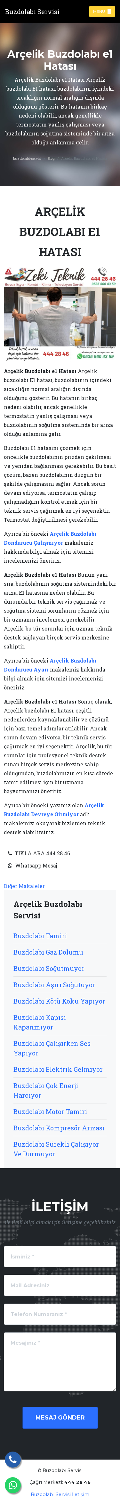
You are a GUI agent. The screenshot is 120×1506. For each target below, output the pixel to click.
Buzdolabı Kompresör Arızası (59, 1128)
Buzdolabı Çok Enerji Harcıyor (45, 1090)
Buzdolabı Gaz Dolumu (48, 952)
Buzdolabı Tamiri (40, 936)
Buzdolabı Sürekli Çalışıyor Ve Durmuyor (56, 1149)
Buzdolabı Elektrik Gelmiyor (58, 1069)
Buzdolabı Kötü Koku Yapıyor (59, 1001)
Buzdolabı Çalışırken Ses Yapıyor (52, 1048)
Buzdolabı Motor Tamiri (50, 1111)
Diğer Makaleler (24, 886)
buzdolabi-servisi (27, 158)
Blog (51, 158)
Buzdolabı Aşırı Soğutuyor (54, 985)
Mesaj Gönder (60, 1417)
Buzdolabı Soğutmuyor (48, 968)
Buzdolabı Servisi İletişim (60, 1494)
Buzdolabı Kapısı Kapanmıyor (39, 1022)
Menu (99, 11)
